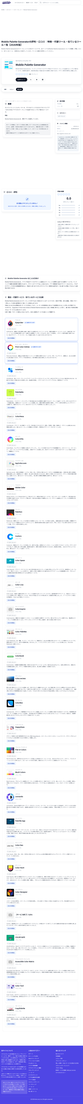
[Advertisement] (41, 25)
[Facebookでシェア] (36, 80)
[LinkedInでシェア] (42, 80)
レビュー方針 (59, 1058)
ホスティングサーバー (34, 1082)
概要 (5, 89)
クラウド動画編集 (33, 1065)
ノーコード (31, 1072)
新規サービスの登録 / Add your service (66, 1070)
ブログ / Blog (59, 1068)
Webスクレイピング (34, 1058)
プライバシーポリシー (61, 1061)
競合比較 (19, 89)
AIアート (31, 1054)
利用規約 (58, 1056)
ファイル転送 (32, 1079)
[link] (41, 329)
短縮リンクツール (33, 1089)
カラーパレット (61, 116)
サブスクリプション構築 (35, 1068)
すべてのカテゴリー (61, 1072)
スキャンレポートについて (62, 1065)
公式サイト (20, 79)
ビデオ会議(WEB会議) (34, 1077)
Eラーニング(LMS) (33, 1056)
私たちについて (60, 1054)
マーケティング (32, 1084)
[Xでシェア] (30, 80)
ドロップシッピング (34, 1070)
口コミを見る (11, 338)
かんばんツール (32, 1063)
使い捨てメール (32, 1091)
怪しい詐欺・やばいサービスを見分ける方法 (67, 1063)
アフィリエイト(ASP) (34, 1061)
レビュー (12, 89)
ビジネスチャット (33, 1075)
